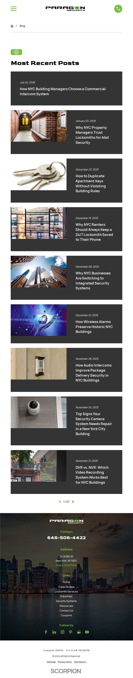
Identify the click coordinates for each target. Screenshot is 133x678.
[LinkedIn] (54, 632)
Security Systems (66, 601)
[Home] (65, 8)
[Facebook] (46, 632)
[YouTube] (87, 632)
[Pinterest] (70, 632)
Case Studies (66, 587)
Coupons (66, 615)
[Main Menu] (13, 9)
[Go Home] (12, 26)
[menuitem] (51, 661)
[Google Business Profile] (79, 632)
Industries (66, 596)
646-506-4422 (66, 537)
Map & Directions (66, 565)
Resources (66, 606)
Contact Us (66, 610)
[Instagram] (62, 632)
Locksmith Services (66, 591)
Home (66, 582)
